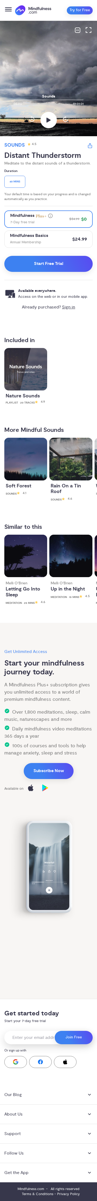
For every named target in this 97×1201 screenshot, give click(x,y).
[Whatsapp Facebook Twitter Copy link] (90, 146)
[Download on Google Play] (45, 788)
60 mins (15, 181)
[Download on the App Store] (30, 788)
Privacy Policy (68, 1194)
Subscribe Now (48, 771)
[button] (15, 1062)
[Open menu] (8, 10)
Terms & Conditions (37, 1194)
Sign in (68, 307)
